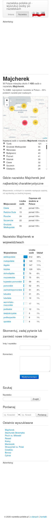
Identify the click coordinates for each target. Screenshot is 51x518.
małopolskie (9, 260)
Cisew (6, 208)
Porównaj (42, 414)
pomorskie (8, 285)
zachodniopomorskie (13, 289)
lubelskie (7, 298)
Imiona (11, 14)
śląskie (7, 265)
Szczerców (8, 220)
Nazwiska (22, 14)
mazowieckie (9, 277)
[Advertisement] (25, 48)
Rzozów (7, 216)
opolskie (7, 321)
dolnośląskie (9, 273)
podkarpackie (10, 317)
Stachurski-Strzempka (15, 432)
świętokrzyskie (10, 313)
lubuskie (7, 293)
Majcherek (9, 429)
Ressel (8, 438)
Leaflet (44, 138)
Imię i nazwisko (9, 343)
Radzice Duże (10, 212)
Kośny (7, 441)
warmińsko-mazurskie (9, 303)
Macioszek (9, 444)
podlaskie (8, 309)
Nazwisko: (7, 394)
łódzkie (7, 269)
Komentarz (8, 354)
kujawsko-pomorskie (13, 281)
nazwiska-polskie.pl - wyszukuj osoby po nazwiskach (19, 6)
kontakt (43, 516)
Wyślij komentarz (29, 376)
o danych (34, 516)
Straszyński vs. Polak (14, 446)
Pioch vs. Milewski (13, 435)
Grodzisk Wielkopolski (9, 226)
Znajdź (36, 399)
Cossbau (9, 449)
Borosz (8, 452)
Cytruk (8, 455)
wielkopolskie (9, 256)
